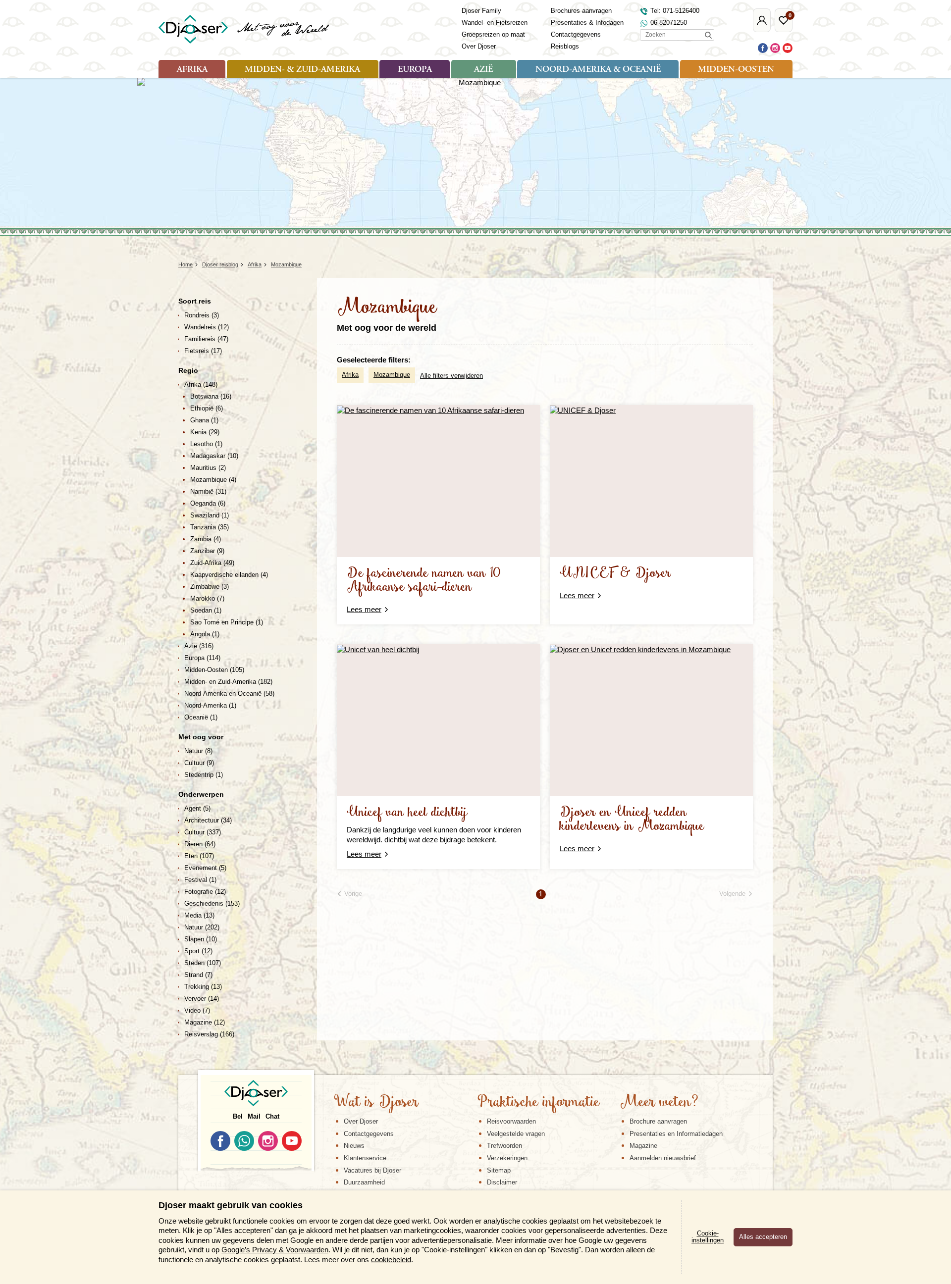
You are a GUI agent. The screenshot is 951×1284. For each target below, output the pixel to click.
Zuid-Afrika (212, 562)
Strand (198, 974)
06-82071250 (668, 22)
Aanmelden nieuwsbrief (663, 1158)
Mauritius (208, 467)
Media (199, 915)
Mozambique (391, 374)
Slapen (200, 939)
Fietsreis (203, 351)
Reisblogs (565, 46)
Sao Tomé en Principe (226, 622)
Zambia (205, 539)
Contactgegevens (576, 34)
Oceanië (200, 717)
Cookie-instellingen (707, 1237)
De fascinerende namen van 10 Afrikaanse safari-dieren (424, 580)
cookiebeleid (391, 1259)
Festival (200, 879)
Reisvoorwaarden (511, 1121)
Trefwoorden (504, 1145)
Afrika (192, 69)
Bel (238, 1116)
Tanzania (209, 527)
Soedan (205, 610)
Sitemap (499, 1170)
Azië (483, 69)
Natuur (198, 751)
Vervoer (201, 998)
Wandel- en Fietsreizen (495, 22)
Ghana (204, 420)
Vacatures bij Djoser (372, 1170)
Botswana (210, 396)
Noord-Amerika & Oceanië (598, 69)
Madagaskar (214, 456)
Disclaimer (502, 1182)
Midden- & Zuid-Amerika (302, 69)
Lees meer (364, 609)
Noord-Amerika (210, 705)
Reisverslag (209, 1034)
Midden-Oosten (736, 69)
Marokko (207, 598)
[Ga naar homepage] (244, 29)
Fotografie (205, 891)
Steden (202, 963)
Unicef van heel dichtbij (407, 812)
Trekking (203, 986)
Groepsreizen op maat (493, 34)
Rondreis (201, 315)
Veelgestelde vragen (516, 1133)
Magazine (204, 1022)
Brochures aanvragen (581, 10)
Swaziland (209, 515)
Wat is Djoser (376, 1102)
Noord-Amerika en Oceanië (229, 693)
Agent (197, 808)
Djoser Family (481, 10)
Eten (199, 856)
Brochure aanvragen (658, 1121)
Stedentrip (203, 774)
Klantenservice (365, 1158)
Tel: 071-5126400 (674, 10)
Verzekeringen (507, 1158)
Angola (204, 634)
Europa (415, 69)
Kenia (204, 432)
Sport (198, 951)
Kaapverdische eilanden (229, 574)
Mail (254, 1116)
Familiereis (206, 339)
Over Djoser (479, 46)
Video (197, 1010)
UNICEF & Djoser (615, 573)
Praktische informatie (538, 1102)
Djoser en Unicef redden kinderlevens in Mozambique (632, 819)
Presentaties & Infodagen (587, 22)
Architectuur (208, 820)
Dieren (199, 844)
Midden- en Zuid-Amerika (228, 681)
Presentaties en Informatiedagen (676, 1133)
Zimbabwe (209, 586)
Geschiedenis (212, 903)
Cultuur (199, 763)
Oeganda (207, 503)
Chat (272, 1116)
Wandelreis (206, 327)
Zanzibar (207, 551)
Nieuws (354, 1145)
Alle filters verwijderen (451, 375)
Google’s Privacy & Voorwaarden (274, 1249)
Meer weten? (659, 1102)
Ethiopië (206, 408)
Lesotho (206, 444)
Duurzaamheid (364, 1182)
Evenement (205, 868)
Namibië (208, 491)
